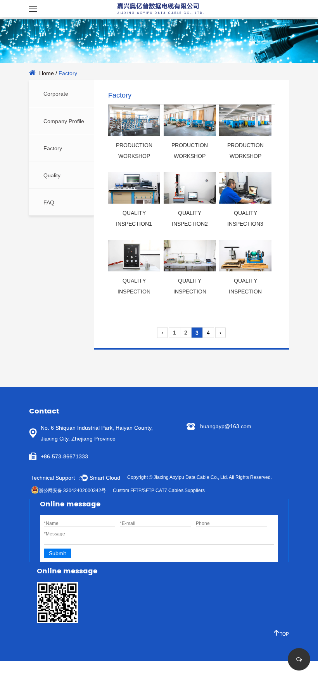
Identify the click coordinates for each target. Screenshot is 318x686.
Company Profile (63, 121)
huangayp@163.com (225, 426)
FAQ (48, 202)
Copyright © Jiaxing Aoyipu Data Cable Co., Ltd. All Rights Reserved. (199, 477)
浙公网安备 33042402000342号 (72, 490)
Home (46, 73)
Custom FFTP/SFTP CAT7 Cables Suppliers (159, 490)
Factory (52, 148)
